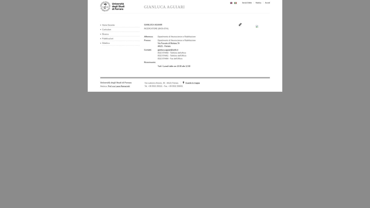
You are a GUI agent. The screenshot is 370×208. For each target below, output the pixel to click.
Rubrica (258, 3)
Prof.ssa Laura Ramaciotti (119, 86)
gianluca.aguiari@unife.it (168, 50)
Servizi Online (247, 3)
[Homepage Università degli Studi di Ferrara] (122, 6)
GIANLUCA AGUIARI (164, 7)
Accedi (267, 3)
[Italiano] (235, 3)
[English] (231, 3)
